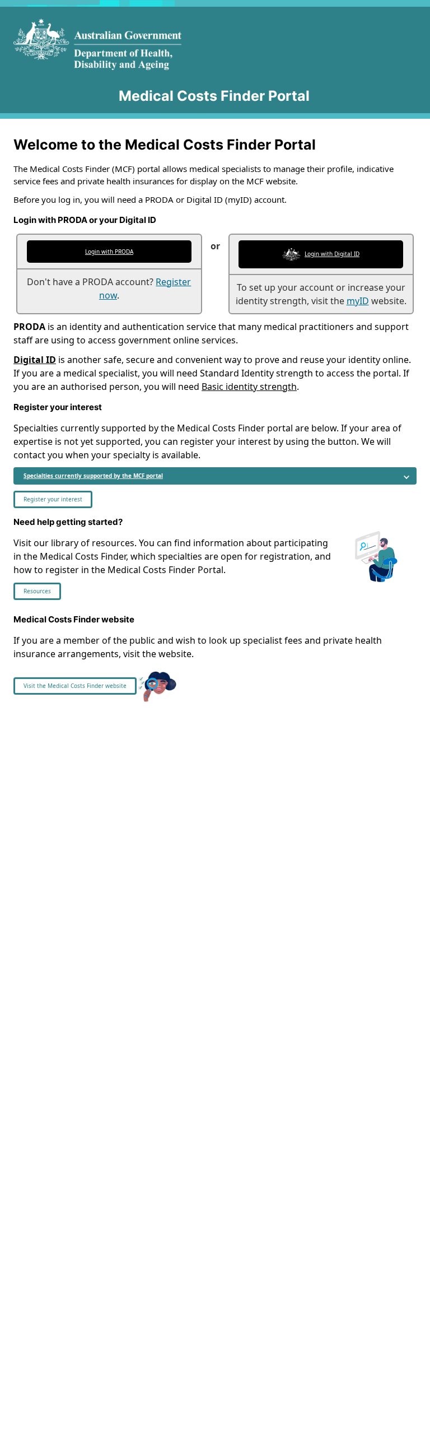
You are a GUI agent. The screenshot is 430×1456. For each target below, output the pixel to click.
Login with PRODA (109, 251)
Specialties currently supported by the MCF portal (93, 476)
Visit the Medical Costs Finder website (75, 686)
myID (358, 301)
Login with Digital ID (332, 254)
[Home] (126, 43)
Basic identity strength (249, 386)
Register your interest (53, 499)
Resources (37, 591)
